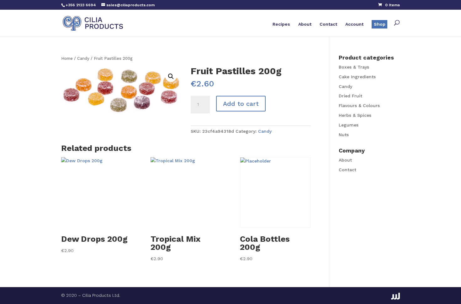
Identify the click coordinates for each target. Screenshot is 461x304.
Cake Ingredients (357, 76)
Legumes (348, 124)
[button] (171, 76)
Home (67, 58)
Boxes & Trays (354, 67)
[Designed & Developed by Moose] (395, 296)
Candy (83, 58)
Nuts (344, 134)
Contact (328, 24)
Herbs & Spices (355, 115)
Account (354, 24)
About (304, 24)
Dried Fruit (350, 95)
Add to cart (241, 103)
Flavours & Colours (359, 105)
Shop (379, 24)
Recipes (281, 24)
